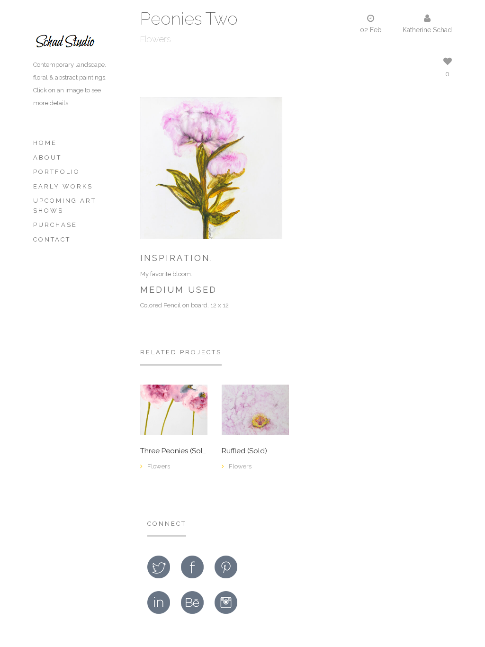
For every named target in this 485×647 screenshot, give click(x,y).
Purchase (55, 224)
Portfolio (56, 171)
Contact (52, 239)
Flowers (155, 39)
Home (45, 142)
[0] (255, 409)
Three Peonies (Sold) (173, 451)
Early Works (63, 186)
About (47, 157)
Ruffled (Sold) (244, 451)
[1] (173, 409)
